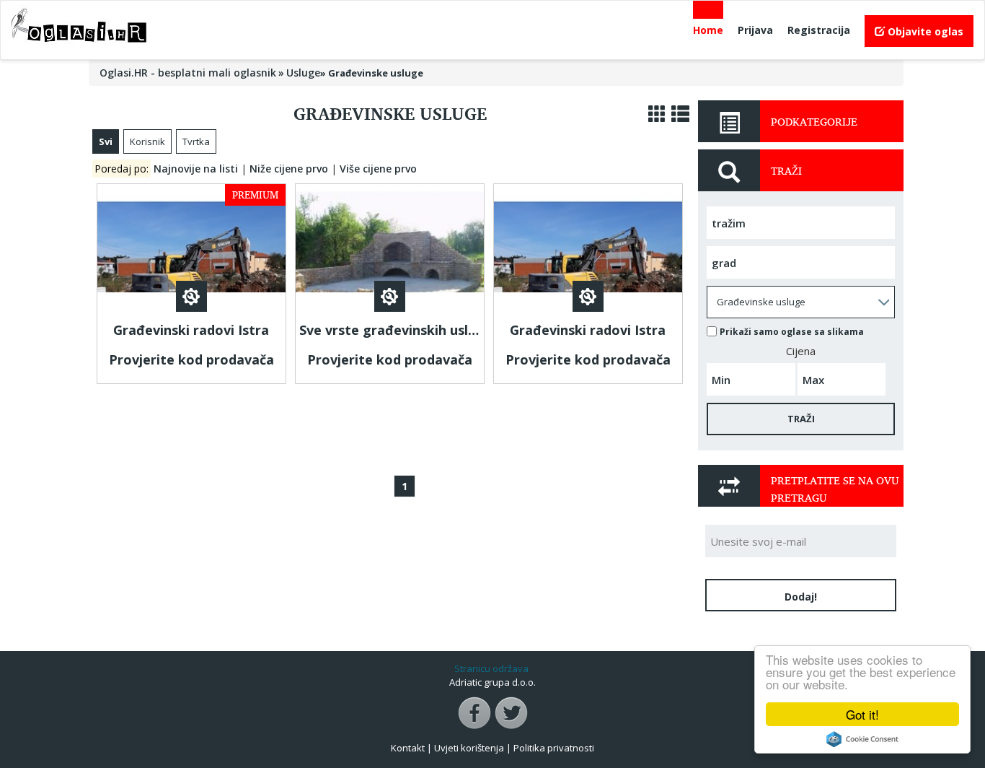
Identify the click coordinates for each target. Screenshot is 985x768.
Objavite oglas (924, 31)
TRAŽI (801, 418)
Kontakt (408, 747)
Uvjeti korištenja (469, 747)
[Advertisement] (390, 425)
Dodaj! (801, 596)
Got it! (862, 714)
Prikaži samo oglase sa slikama (792, 332)
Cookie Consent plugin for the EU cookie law (862, 739)
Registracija (818, 30)
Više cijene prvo (378, 168)
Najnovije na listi (196, 168)
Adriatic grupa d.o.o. (492, 682)
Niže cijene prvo (288, 168)
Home (708, 30)
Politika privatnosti (553, 747)
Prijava (755, 30)
